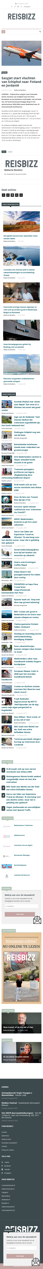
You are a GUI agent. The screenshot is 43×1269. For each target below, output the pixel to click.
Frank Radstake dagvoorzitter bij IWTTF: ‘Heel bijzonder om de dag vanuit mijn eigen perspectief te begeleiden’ (20, 704)
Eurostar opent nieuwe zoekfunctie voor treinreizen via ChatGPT (27, 509)
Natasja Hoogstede (20, 438)
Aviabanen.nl (6, 1200)
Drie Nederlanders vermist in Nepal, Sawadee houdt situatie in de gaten (27, 460)
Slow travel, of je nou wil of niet (18, 1027)
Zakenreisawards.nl (8, 1207)
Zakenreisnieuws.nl (8, 1189)
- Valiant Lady (17, 1094)
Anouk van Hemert (8, 413)
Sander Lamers (7, 481)
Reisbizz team (6, 1139)
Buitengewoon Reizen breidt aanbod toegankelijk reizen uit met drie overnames (23, 779)
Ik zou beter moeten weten (16, 1056)
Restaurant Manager (22, 855)
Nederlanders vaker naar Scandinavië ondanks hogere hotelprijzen (27, 661)
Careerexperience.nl (8, 1210)
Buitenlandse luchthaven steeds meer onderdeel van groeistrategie (27, 447)
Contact (4, 1132)
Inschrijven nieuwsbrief (9, 1143)
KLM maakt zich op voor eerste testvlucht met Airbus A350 (27, 487)
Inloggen (27, 7)
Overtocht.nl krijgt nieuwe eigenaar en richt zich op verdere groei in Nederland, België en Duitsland (20, 310)
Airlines (4, 72)
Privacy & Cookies (8, 1150)
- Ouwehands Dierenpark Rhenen (21, 1104)
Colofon (4, 1146)
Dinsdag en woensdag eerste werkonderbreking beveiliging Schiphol (27, 636)
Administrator (19, 835)
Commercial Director (22, 875)
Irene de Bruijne (7, 428)
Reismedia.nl (6, 1196)
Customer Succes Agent (23, 845)
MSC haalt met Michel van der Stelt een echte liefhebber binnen (26, 729)
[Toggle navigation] (3, 31)
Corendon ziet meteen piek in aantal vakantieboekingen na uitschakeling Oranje (19, 272)
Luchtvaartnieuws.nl (8, 1185)
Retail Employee (20, 865)
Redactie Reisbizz (20, 90)
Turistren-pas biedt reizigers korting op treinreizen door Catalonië (27, 742)
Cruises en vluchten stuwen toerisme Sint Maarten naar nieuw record (27, 689)
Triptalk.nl (5, 1192)
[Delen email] (16, 195)
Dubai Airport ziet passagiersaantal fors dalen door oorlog (27, 574)
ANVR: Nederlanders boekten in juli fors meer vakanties (25, 522)
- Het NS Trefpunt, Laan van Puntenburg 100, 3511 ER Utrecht (21, 1115)
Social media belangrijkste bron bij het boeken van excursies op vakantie (26, 552)
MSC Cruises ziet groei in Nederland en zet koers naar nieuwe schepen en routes (27, 614)
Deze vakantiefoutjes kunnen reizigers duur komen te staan (27, 649)
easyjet (10, 152)
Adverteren (5, 1136)
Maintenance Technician (23, 825)
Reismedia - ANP (7, 580)
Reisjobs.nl (5, 1203)
